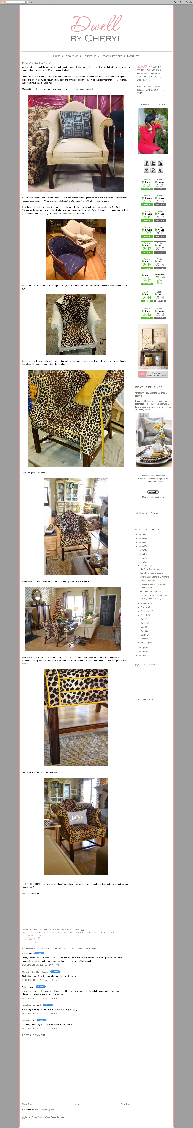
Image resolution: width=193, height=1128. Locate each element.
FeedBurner (159, 497)
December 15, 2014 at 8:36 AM (40, 980)
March (144, 635)
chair (58, 932)
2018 (140, 546)
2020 (140, 538)
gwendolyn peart (29, 1005)
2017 (140, 550)
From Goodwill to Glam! (150, 591)
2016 (140, 554)
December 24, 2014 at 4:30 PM (40, 1028)
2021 (140, 534)
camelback (49, 932)
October (144, 607)
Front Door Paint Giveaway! (152, 573)
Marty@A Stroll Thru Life (33, 972)
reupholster (93, 932)
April (143, 631)
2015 (140, 558)
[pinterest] (153, 172)
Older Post (125, 1104)
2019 (140, 542)
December (145, 565)
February (145, 639)
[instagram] (146, 172)
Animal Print (36, 932)
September (146, 611)
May (143, 627)
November (145, 603)
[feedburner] (160, 165)
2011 (140, 655)
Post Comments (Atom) (44, 1110)
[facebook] (146, 165)
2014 (140, 562)
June (143, 623)
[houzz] (160, 172)
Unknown (26, 1020)
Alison (25, 954)
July (143, 619)
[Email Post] (82, 929)
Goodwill (81, 932)
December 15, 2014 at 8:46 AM (40, 998)
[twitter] (153, 165)
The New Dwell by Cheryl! (151, 569)
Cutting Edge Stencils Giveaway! (154, 577)
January (144, 643)
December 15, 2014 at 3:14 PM (40, 1013)
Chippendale (68, 932)
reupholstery (108, 932)
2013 (140, 648)
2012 (140, 651)
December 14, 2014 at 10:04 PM (40, 965)
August (144, 615)
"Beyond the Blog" (148, 581)
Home (76, 1104)
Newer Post (27, 1104)
